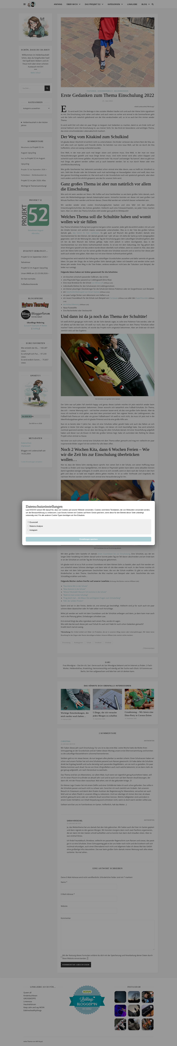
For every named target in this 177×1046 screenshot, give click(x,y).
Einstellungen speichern (88, 539)
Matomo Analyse (36, 526)
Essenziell (33, 522)
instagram (33, 530)
